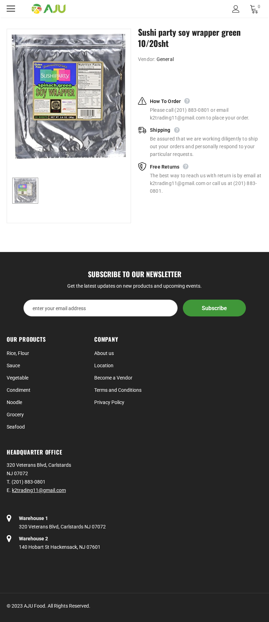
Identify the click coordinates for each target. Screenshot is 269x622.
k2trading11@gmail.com (39, 490)
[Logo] (48, 9)
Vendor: (146, 59)
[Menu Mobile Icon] (11, 9)
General (165, 59)
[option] (69, 96)
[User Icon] (236, 9)
